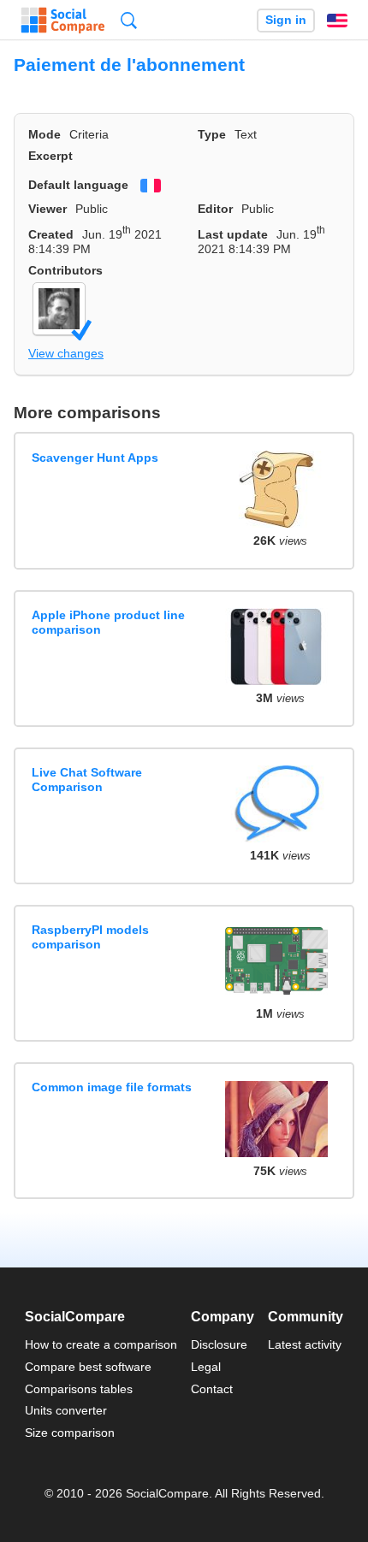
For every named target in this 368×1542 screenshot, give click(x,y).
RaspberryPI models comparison (90, 937)
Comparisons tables (79, 1389)
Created (51, 234)
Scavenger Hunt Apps (95, 457)
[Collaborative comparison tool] (63, 20)
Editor (215, 209)
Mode (44, 134)
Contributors (65, 270)
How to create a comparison (101, 1344)
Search (129, 20)
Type (212, 134)
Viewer (47, 209)
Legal (206, 1367)
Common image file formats (112, 1087)
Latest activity (304, 1344)
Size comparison (70, 1432)
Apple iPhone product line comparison (108, 622)
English (337, 20)
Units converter (66, 1410)
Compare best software (88, 1367)
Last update (233, 234)
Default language (78, 185)
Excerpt (50, 155)
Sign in (285, 20)
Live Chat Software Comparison (87, 779)
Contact (212, 1389)
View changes (66, 353)
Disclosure (219, 1344)
